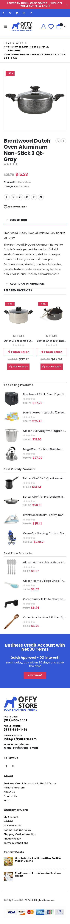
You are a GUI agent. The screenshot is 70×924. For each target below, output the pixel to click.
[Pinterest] (17, 13)
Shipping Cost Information (20, 834)
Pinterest (27, 197)
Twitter (14, 197)
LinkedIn (20, 197)
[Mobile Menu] (6, 26)
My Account (11, 817)
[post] (8, 861)
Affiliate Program (14, 787)
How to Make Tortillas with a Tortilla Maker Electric (38, 859)
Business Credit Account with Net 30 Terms (30, 783)
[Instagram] (24, 13)
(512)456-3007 (16, 720)
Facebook (7, 197)
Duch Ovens (22, 186)
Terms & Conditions (16, 843)
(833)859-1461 (15, 729)
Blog (6, 800)
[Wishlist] (51, 26)
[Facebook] (3, 13)
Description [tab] (18, 220)
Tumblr (34, 197)
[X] (10, 13)
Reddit (41, 197)
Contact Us (10, 796)
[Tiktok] (31, 13)
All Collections (12, 825)
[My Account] (43, 26)
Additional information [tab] (27, 284)
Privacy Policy (12, 838)
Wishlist (8, 821)
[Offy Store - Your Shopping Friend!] (22, 26)
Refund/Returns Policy (17, 830)
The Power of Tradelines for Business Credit (38, 874)
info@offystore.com (20, 739)
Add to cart (20, 366)
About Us (9, 792)
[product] (11, 398)
